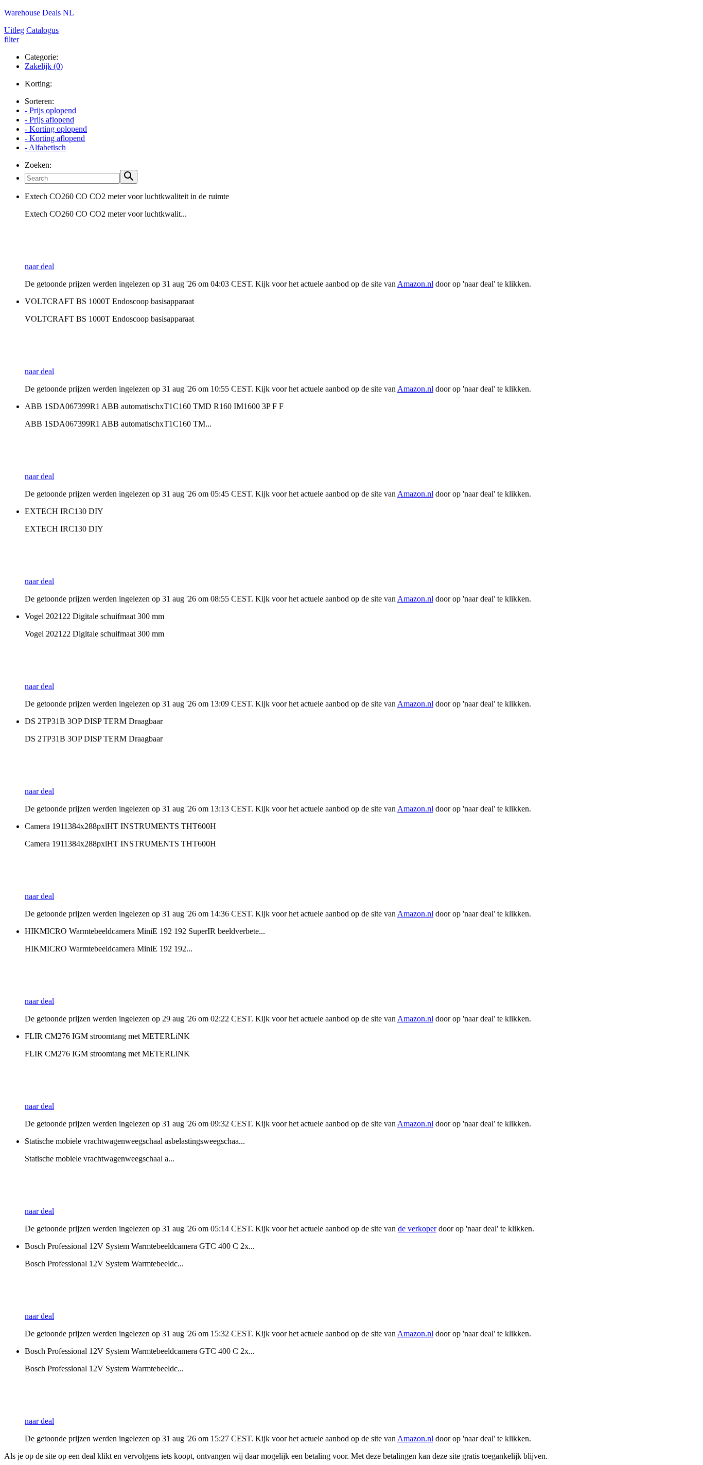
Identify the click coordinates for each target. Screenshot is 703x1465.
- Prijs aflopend (49, 119)
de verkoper (417, 1228)
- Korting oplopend (56, 129)
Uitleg (14, 30)
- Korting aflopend (55, 138)
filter (11, 39)
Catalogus (42, 30)
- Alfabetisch (45, 147)
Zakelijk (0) (44, 66)
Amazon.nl (415, 283)
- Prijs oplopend (50, 110)
